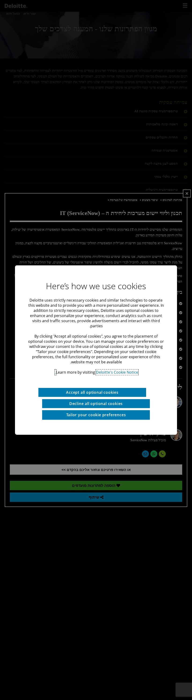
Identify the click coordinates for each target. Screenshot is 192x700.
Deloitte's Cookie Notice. (96, 372)
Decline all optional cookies (96, 403)
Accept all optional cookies (92, 392)
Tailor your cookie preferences (96, 414)
